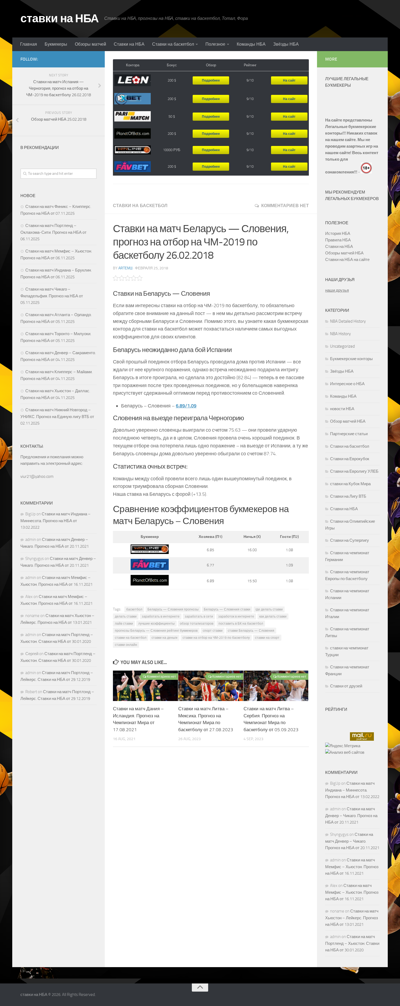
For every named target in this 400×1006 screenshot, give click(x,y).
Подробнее (211, 80)
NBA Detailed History (348, 321)
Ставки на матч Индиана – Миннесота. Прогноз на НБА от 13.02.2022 (55, 521)
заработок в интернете (236, 616)
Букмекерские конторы (351, 358)
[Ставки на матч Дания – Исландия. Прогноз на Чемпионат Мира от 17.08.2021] (145, 686)
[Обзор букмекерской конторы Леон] (132, 80)
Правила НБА (338, 240)
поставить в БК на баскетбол (241, 623)
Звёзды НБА (286, 44)
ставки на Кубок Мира (350, 483)
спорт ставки (213, 631)
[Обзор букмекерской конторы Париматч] (132, 116)
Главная (28, 44)
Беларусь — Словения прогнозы (173, 609)
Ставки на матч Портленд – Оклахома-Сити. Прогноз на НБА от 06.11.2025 (53, 232)
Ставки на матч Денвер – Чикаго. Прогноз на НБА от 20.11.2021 (351, 815)
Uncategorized (342, 346)
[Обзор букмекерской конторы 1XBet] (132, 99)
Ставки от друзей (346, 686)
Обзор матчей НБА (347, 421)
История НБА (337, 233)
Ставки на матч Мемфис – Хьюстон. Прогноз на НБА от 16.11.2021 (352, 867)
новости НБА (342, 408)
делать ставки (126, 616)
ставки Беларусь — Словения (251, 631)
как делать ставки (273, 616)
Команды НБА (251, 44)
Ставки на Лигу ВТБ (348, 496)
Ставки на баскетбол (173, 44)
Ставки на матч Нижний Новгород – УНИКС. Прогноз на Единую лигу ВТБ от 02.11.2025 (57, 416)
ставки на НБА (59, 18)
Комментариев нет (285, 205)
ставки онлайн (126, 645)
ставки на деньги (164, 638)
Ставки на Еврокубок (349, 458)
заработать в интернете (161, 616)
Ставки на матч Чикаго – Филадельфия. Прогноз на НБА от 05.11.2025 (51, 296)
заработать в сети (199, 616)
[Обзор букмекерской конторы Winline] (132, 150)
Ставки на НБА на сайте (347, 259)
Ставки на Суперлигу (349, 540)
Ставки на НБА (129, 44)
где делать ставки (269, 609)
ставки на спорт (267, 638)
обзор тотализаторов (196, 623)
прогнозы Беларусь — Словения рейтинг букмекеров (156, 631)
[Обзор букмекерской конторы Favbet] (132, 166)
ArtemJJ (125, 268)
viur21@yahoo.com (37, 476)
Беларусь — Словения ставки (227, 609)
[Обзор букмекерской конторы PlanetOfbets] (132, 133)
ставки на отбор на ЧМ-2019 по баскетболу (216, 638)
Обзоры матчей (90, 44)
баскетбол (134, 609)
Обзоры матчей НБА (344, 253)
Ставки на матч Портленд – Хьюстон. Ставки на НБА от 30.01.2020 (352, 943)
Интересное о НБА (347, 383)
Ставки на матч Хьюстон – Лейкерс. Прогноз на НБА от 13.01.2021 (352, 918)
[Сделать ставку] (150, 552)
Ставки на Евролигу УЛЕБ (354, 471)
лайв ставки (124, 623)
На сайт (289, 80)
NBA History (340, 333)
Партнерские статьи (349, 433)
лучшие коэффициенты (156, 623)
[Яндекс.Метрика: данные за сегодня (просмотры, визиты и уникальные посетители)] (342, 746)
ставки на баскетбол (130, 638)
